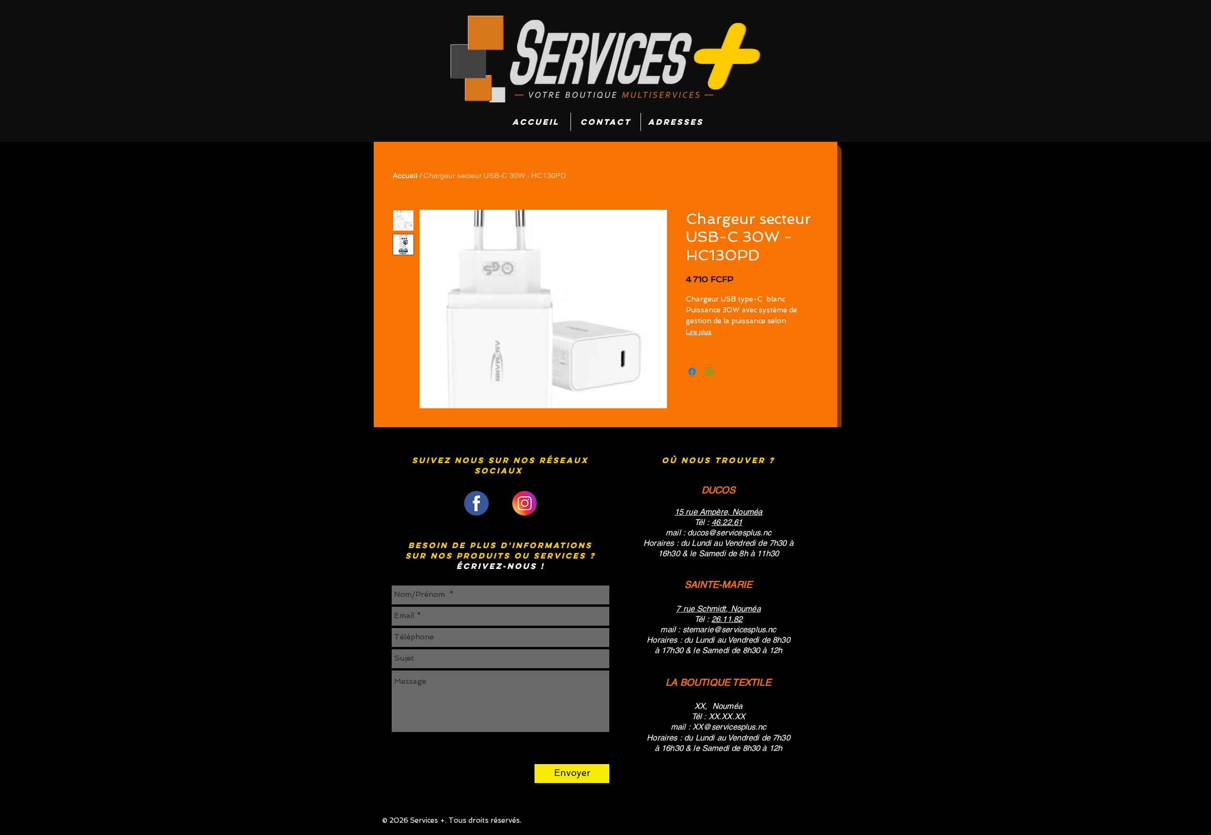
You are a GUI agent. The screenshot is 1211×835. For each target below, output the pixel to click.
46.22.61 (726, 522)
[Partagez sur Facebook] (692, 371)
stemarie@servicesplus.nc (729, 629)
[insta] (524, 503)
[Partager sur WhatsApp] (710, 371)
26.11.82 (726, 619)
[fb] (476, 503)
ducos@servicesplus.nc (729, 532)
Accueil (405, 175)
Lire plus (698, 332)
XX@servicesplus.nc (729, 727)
